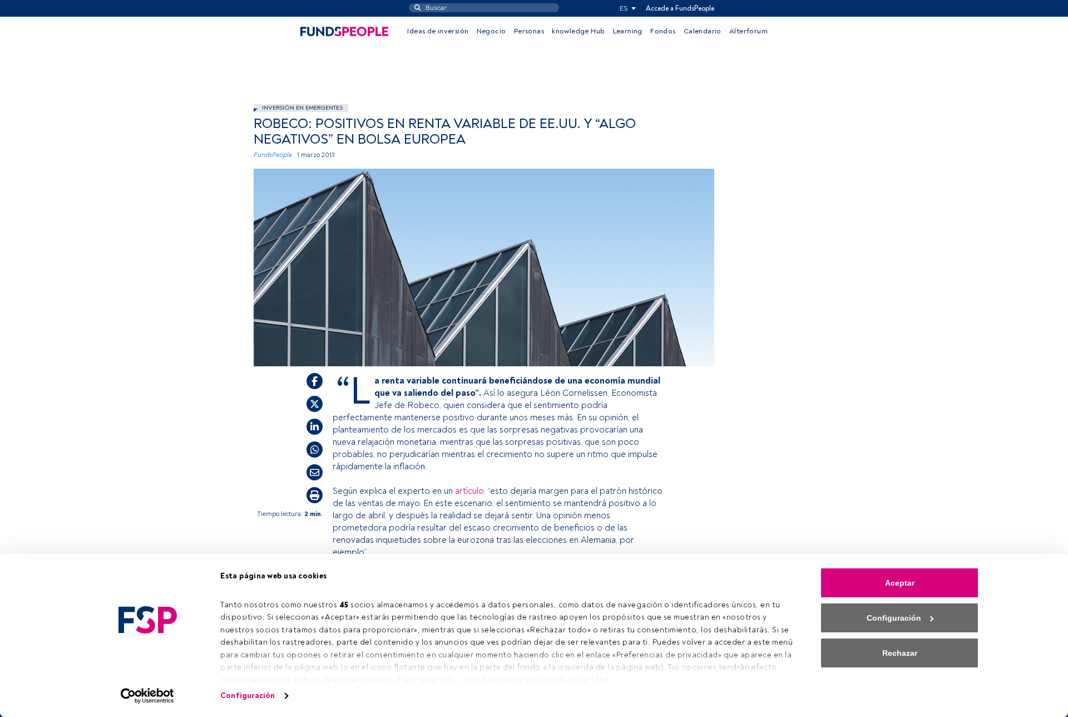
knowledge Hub (578, 31)
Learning (627, 31)
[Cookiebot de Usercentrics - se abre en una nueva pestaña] (147, 696)
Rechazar (899, 653)
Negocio (491, 31)
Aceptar (899, 582)
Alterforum (748, 31)
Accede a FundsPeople (680, 8)
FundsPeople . (274, 155)
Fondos (662, 31)
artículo (469, 491)
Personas (529, 31)
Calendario (702, 31)
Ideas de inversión (437, 31)
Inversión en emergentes (302, 107)
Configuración (247, 695)
